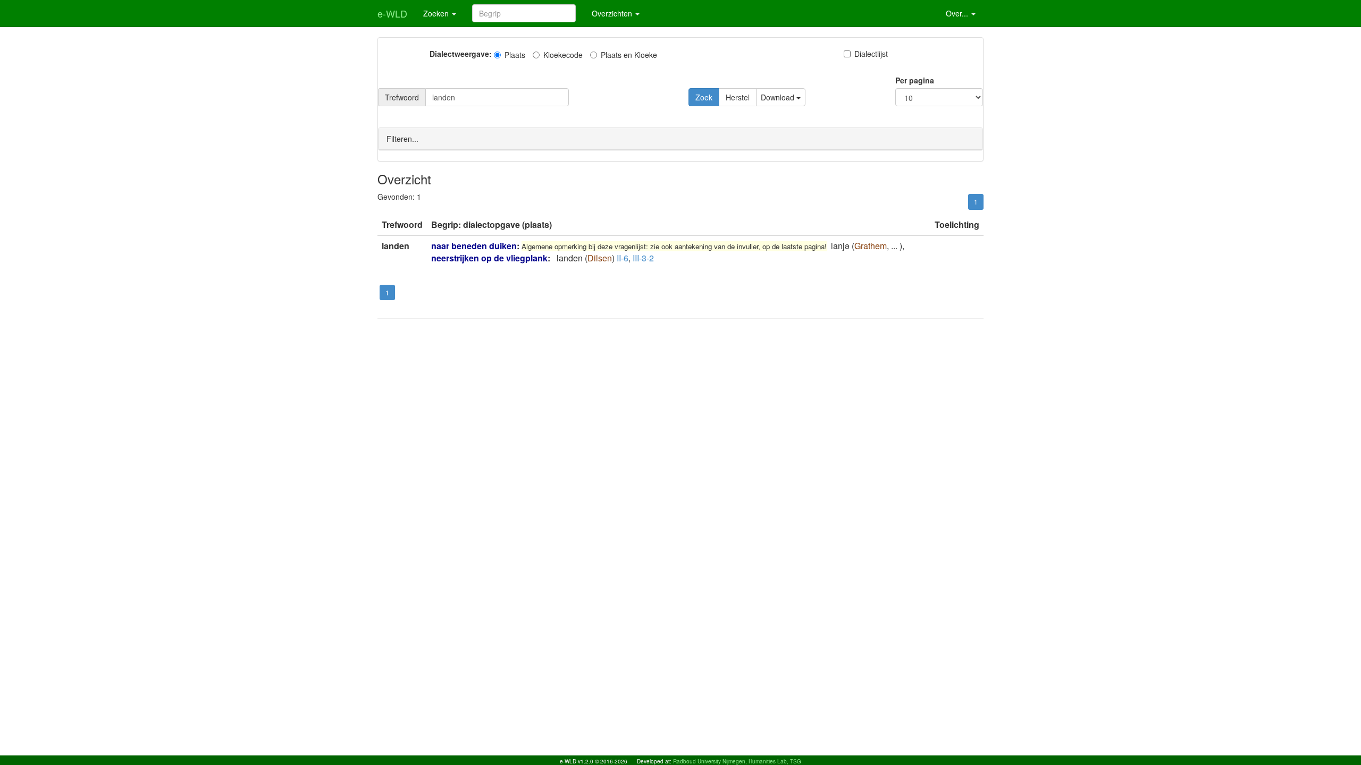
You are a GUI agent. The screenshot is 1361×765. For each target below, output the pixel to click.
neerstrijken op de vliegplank (489, 258)
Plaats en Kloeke (629, 54)
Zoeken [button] (437, 13)
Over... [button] (958, 13)
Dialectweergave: (461, 53)
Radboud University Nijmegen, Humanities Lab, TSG (737, 761)
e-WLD (392, 13)
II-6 (622, 258)
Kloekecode (563, 54)
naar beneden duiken (474, 246)
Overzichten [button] (613, 13)
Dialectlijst (871, 53)
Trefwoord (402, 97)
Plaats (515, 54)
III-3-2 (643, 258)
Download (778, 97)
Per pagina (914, 80)
